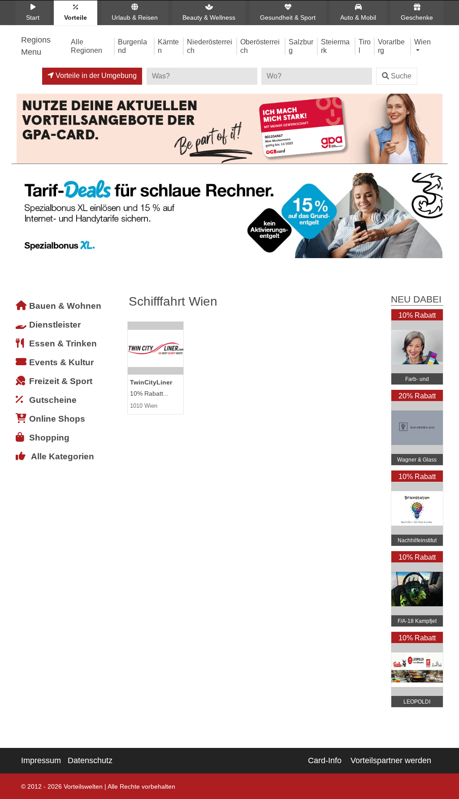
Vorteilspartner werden (391, 760)
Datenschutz (90, 760)
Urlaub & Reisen (135, 17)
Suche (401, 76)
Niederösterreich (209, 46)
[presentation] (25, 218)
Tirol (365, 46)
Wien (422, 42)
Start (32, 17)
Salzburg (301, 46)
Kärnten (168, 46)
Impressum (41, 760)
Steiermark (335, 46)
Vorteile (75, 17)
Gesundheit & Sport (288, 17)
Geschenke (417, 17)
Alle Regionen (86, 46)
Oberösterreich (260, 46)
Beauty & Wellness (208, 17)
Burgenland (132, 46)
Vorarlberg (391, 46)
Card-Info (325, 760)
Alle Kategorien (62, 456)
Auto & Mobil (358, 17)
